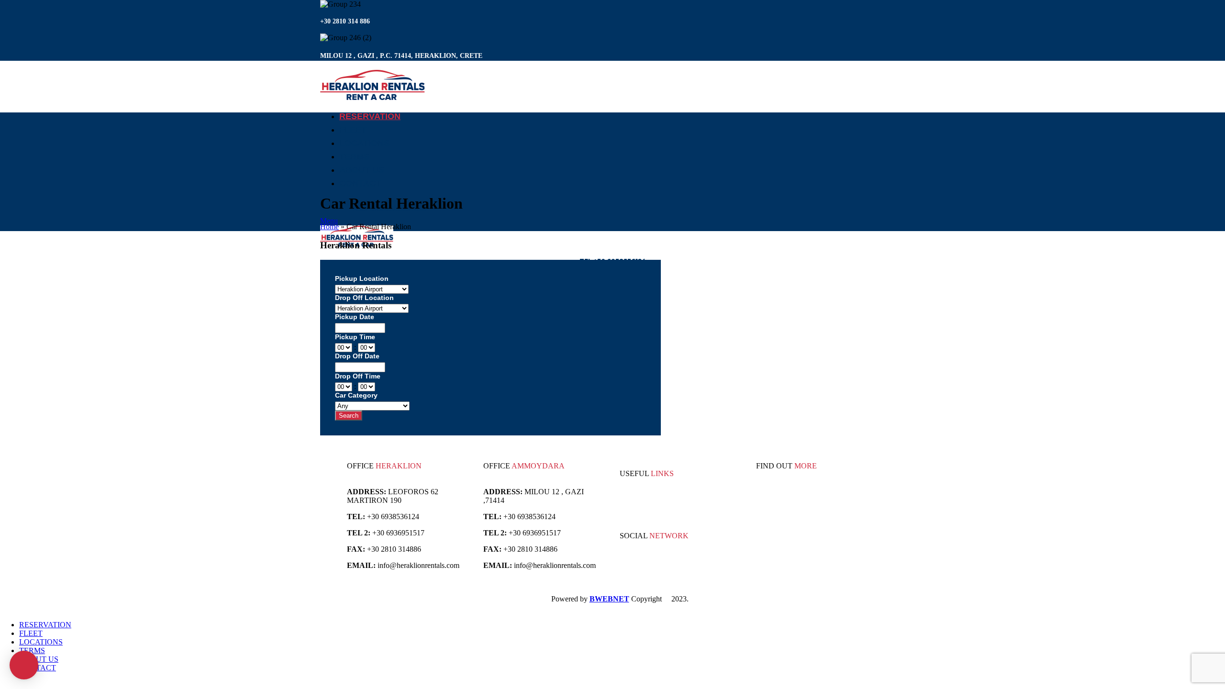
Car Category (356, 395)
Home (329, 226)
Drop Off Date (357, 356)
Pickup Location (362, 278)
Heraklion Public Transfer (691, 508)
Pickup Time (355, 337)
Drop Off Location (364, 297)
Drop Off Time (357, 376)
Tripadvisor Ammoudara (656, 499)
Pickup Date (354, 317)
